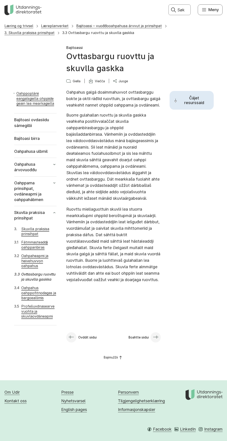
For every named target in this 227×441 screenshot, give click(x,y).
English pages (74, 409)
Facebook (162, 429)
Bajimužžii (111, 357)
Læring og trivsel (18, 26)
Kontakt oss (15, 401)
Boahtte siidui (139, 337)
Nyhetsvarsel (73, 401)
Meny (213, 9)
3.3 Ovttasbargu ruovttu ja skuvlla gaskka (98, 32)
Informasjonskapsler (136, 409)
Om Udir (12, 392)
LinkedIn (188, 429)
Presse (67, 392)
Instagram (213, 429)
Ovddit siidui (87, 337)
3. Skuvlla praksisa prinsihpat (29, 32)
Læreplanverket (54, 26)
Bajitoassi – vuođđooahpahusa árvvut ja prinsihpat (119, 26)
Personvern (128, 392)
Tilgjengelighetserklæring (141, 401)
